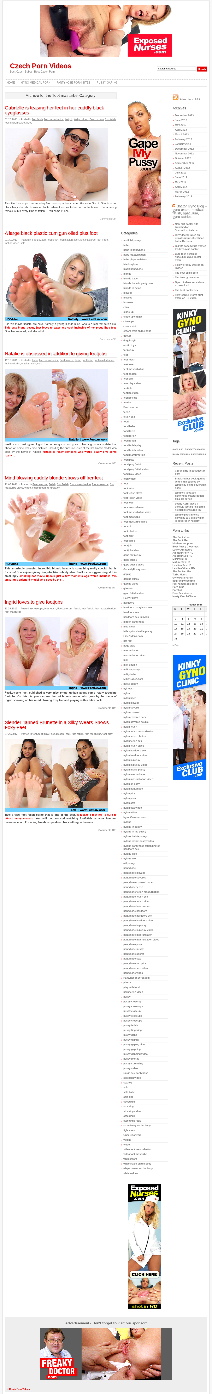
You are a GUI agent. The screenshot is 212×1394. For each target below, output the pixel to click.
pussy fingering (132, 1030)
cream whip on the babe (137, 331)
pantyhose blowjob (134, 872)
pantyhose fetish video (136, 901)
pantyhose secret (133, 953)
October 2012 (183, 158)
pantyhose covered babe (138, 882)
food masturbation (134, 455)
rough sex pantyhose (135, 1073)
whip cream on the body (137, 1163)
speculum (129, 1101)
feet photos (130, 373)
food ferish (129, 435)
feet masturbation (54, 119)
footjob (127, 545)
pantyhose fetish (133, 887)
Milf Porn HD (179, 559)
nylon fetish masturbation (138, 731)
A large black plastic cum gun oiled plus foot (51, 233)
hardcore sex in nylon (136, 617)
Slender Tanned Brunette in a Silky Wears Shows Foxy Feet (57, 725)
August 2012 (182, 167)
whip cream (130, 1158)
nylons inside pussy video (138, 841)
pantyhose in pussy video (138, 930)
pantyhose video (133, 973)
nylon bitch (129, 698)
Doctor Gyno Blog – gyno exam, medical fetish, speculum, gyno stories (189, 211)
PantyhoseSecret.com (136, 977)
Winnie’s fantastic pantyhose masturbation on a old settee (189, 495)
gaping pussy (131, 578)
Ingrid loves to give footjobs (34, 602)
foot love (128, 502)
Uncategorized (132, 1135)
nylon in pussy (131, 760)
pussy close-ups (133, 1006)
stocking (128, 1106)
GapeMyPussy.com (134, 569)
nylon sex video (132, 807)
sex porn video (132, 1077)
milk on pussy (131, 669)
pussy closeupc (132, 1015)
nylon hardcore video (135, 755)
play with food (131, 987)
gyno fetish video (133, 593)
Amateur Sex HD (182, 555)
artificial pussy (132, 240)
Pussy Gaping (107, 82)
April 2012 (181, 187)
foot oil (127, 526)
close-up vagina (132, 316)
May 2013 (180, 125)
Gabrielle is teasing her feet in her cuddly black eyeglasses (54, 110)
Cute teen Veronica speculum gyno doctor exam (188, 257)
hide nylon (129, 626)
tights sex (129, 1130)
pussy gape (130, 1035)
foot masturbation (69, 239)
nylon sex (129, 803)
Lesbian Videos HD (183, 568)
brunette (128, 302)
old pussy (129, 863)
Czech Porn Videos (40, 66)
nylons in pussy (132, 826)
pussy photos (131, 1058)
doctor (127, 335)
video (27, 487)
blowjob (127, 292)
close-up (128, 312)
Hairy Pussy (130, 598)
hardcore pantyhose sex (137, 607)
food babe (129, 426)
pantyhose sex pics (134, 963)
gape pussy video (133, 564)
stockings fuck (132, 1120)
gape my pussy (132, 555)
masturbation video (134, 655)
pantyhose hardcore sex (137, 915)
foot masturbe (12, 122)
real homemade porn (184, 583)
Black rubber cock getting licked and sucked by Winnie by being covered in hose (190, 483)
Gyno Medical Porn (35, 82)
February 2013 (183, 139)
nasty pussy (130, 683)
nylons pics (130, 853)
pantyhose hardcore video (138, 920)
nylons (127, 822)
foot (68, 734)
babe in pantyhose (134, 250)
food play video (132, 474)
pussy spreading (133, 1063)
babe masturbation (134, 254)
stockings (129, 1116)
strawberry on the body (137, 1125)
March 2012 (182, 191)
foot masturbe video (135, 521)
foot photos (130, 531)
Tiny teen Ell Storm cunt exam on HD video (189, 297)
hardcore (128, 602)
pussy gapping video (135, 1054)
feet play (43, 734)
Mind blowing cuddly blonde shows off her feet (54, 477)
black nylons (130, 264)
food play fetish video (135, 469)
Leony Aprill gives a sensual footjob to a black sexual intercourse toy (190, 506)
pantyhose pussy (133, 949)
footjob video (12, 243)
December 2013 (184, 115)
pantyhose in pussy (134, 925)
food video (129, 478)
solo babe (129, 1092)
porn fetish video (133, 992)
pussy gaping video (134, 1044)
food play (128, 459)
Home (11, 82)
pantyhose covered (134, 877)
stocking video (132, 1111)
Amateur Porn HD (182, 552)
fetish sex (129, 416)
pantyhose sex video (135, 968)
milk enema (130, 664)
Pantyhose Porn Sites (73, 82)
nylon (126, 693)
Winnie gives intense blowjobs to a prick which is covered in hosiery (189, 517)
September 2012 (184, 163)
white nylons (130, 1173)
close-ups (177, 449)
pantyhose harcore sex (137, 906)
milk (125, 660)
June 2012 (181, 177)
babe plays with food (135, 259)
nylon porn (129, 798)
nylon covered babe (135, 717)
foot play (107, 734)
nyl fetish (128, 688)
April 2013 (181, 129)
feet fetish (37, 119)
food (126, 421)
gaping (127, 574)
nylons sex (129, 858)
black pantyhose (133, 269)
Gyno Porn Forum (182, 577)
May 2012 (180, 182)
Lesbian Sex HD (181, 565)
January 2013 (183, 144)
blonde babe (130, 278)
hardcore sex (131, 612)
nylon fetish (130, 726)
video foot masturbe (135, 1154)
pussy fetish (130, 1025)
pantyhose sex (132, 958)
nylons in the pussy (134, 831)
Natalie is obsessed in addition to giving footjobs (56, 353)
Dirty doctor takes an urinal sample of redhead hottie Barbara (189, 238)
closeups (37, 608)
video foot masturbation (46, 487)
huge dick (129, 645)
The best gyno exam (187, 277)
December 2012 (184, 148)
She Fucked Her (181, 571)
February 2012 (183, 196)
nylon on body (131, 784)
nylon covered (131, 712)
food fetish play (132, 445)
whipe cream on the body (138, 1168)
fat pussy (128, 350)
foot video (26, 122)
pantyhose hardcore (135, 911)
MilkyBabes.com (133, 679)
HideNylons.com (133, 636)
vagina (127, 1139)
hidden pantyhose (133, 621)
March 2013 (182, 134)
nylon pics (129, 793)
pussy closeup (132, 1011)
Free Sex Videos (182, 593)
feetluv (127, 402)
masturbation (28, 363)
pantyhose (129, 868)
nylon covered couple (136, 722)
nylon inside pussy (134, 769)
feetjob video (81, 119)
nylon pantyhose (133, 788)
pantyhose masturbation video (141, 939)
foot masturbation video (137, 512)
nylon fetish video (133, 745)
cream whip (130, 326)
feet (35, 734)
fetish (78, 360)
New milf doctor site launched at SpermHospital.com (186, 227)
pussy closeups (132, 1020)
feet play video (132, 383)
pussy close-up (132, 1001)
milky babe (129, 674)
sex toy (127, 1082)
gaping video (130, 583)
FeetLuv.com (96, 119)
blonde (127, 273)
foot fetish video (132, 497)
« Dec (175, 645)
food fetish (129, 440)
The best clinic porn (186, 272)
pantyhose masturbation (137, 934)
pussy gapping (132, 1049)
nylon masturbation (134, 774)
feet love (128, 364)
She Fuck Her (180, 540)
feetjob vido (130, 397)
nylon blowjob (131, 702)
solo (22, 243)
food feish (129, 431)
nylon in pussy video (135, 764)
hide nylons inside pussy (137, 631)
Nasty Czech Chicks (184, 596)
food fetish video (133, 450)
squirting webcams (183, 580)
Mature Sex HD (181, 562)
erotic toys (129, 345)
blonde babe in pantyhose (138, 283)
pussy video (130, 1068)
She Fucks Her (181, 537)
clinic (126, 307)
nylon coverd (131, 707)
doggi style (129, 340)
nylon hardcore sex (134, 750)
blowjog (127, 297)
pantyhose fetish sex (135, 896)
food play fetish (132, 464)
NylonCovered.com (134, 817)
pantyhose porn (132, 944)
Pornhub (177, 590)
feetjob (68, 119)
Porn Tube (178, 587)
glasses (128, 588)
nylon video (130, 812)
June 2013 (181, 120)
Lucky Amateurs (182, 549)
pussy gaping (131, 1039)
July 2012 (180, 172)
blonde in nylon (132, 288)
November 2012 (184, 153)
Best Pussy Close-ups (185, 546)
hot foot (127, 640)
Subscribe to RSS (189, 99)
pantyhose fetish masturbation (141, 892)
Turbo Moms (179, 574)
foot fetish (110, 119)
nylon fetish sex (132, 741)
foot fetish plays (132, 493)
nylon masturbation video (138, 779)
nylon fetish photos (134, 736)
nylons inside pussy (135, 836)
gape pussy (130, 559)
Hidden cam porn (182, 543)
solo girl (128, 1097)
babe (35, 360)
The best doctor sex (186, 290)
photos (127, 982)
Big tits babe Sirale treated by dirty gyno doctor (190, 248)
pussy (127, 996)
